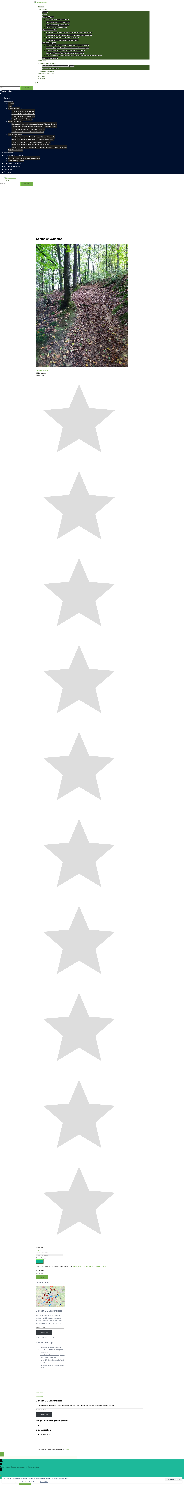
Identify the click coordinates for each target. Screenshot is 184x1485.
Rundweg (45, 12)
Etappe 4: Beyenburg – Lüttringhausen (57, 25)
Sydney (67, 1449)
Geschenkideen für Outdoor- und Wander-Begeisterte (58, 66)
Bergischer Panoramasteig (50, 58)
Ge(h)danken (42, 76)
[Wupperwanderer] (40, 2)
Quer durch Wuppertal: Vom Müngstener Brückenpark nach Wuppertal (67, 48)
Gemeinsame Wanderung (46, 71)
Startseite (41, 7)
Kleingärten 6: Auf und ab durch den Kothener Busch (62, 40)
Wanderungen (42, 9)
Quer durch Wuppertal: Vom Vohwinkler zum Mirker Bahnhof (65, 53)
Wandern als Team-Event (46, 73)
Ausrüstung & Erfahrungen (46, 63)
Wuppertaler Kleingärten (49, 30)
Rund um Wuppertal (48, 17)
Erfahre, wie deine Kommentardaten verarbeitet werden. (89, 1266)
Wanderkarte (42, 61)
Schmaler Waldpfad (42, 370)
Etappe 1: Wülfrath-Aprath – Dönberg (57, 19)
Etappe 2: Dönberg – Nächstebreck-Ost (58, 22)
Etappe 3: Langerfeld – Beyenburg (56, 27)
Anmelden (39, 1250)
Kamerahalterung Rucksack (50, 68)
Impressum (39, 1392)
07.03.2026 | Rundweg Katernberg (50, 1347)
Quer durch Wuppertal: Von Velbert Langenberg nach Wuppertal (65, 50)
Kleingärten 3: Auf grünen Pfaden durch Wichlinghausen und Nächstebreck (69, 35)
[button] (36, 83)
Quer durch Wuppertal (49, 43)
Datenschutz (39, 1396)
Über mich (41, 78)
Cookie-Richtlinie (44, 1482)
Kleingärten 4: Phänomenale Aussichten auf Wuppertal (62, 37)
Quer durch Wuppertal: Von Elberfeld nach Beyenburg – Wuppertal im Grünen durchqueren (74, 55)
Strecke (44, 14)
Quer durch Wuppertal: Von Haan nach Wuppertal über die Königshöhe (67, 45)
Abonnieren (43, 1332)
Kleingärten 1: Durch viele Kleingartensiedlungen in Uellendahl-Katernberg (69, 32)
